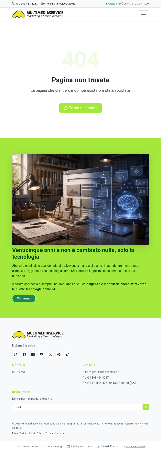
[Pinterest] (58, 354)
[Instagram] (15, 354)
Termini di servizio (55, 433)
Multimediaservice (135, 446)
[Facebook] (24, 354)
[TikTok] (67, 354)
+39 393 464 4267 (27, 3)
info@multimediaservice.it (59, 3)
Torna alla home (83, 108)
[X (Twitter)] (50, 354)
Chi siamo (24, 298)
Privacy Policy (19, 433)
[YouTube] (41, 354)
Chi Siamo (18, 371)
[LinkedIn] (33, 354)
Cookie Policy (35, 433)
